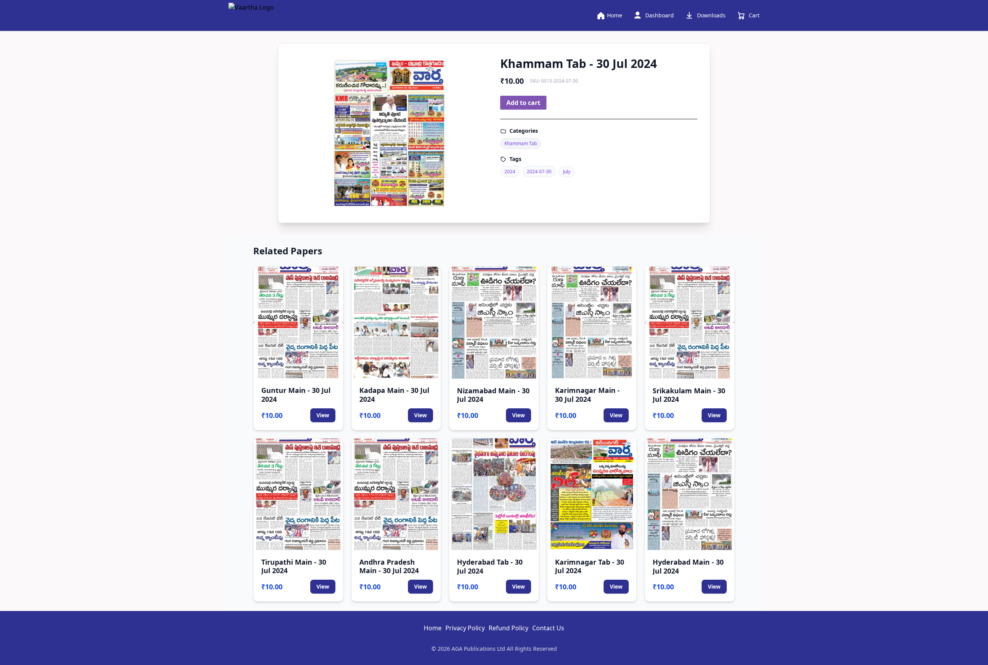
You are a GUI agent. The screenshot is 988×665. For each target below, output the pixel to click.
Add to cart (523, 102)
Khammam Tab (520, 143)
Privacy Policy (465, 628)
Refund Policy (508, 628)
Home (433, 628)
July (566, 171)
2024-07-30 (539, 171)
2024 (509, 171)
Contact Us (548, 628)
